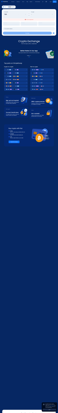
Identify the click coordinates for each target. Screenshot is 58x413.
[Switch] (29, 13)
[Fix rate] (29, 15)
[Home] (5, 1)
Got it (49, 409)
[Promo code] (53, 33)
